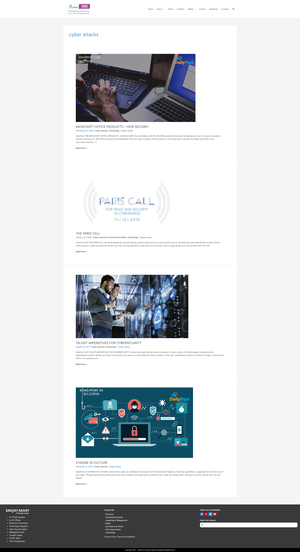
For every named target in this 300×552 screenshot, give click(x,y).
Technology (114, 130)
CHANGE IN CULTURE (92, 462)
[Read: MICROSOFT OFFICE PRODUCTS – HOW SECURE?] (135, 88)
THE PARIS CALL (88, 233)
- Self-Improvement (112, 529)
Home (150, 9)
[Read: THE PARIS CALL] (127, 200)
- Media (107, 523)
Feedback (213, 9)
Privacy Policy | (110, 537)
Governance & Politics (117, 237)
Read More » (81, 147)
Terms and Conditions (126, 537)
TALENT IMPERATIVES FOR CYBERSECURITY (108, 343)
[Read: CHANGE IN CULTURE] (134, 422)
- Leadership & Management (116, 520)
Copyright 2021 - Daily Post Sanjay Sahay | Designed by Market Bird (150, 550)
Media (190, 9)
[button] (233, 9)
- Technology (109, 532)
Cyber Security (101, 130)
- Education (109, 514)
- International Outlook (113, 517)
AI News (180, 9)
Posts (170, 9)
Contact (225, 9)
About (159, 9)
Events (202, 9)
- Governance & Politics (114, 526)
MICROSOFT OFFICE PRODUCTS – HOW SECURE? (112, 127)
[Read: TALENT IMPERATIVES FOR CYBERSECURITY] (132, 306)
